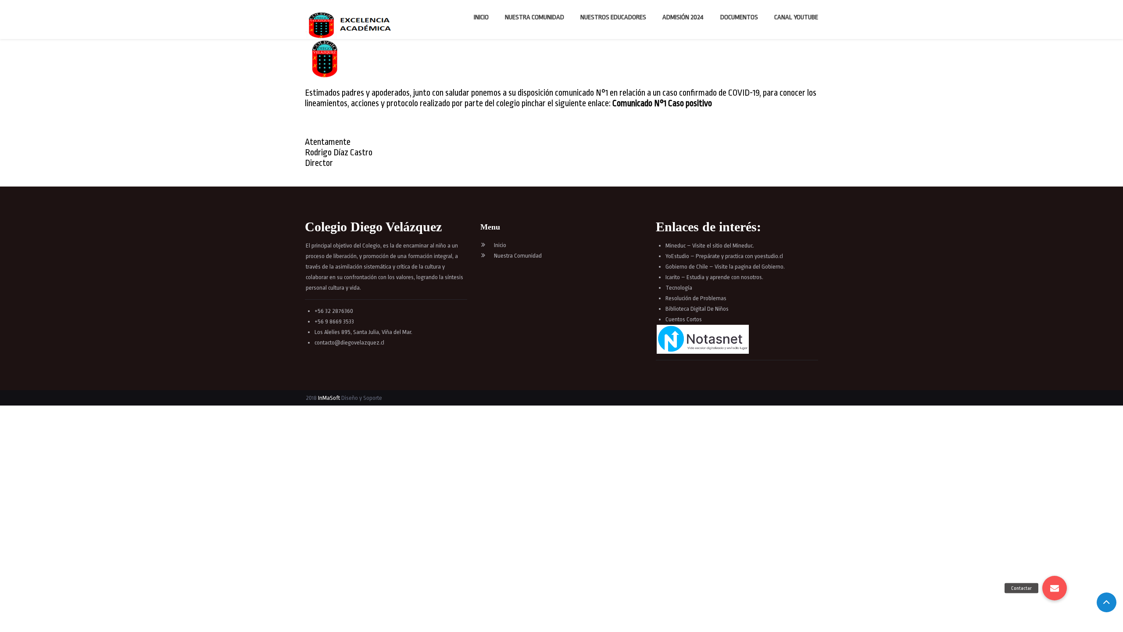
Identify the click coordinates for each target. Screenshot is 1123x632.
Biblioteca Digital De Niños (697, 308)
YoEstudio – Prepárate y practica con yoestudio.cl (724, 256)
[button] (1054, 588)
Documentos (739, 17)
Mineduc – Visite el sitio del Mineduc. (709, 245)
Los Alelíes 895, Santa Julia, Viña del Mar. (363, 332)
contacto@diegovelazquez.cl (349, 342)
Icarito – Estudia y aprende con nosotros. (714, 277)
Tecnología (678, 287)
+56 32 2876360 (334, 311)
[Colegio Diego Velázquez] (352, 25)
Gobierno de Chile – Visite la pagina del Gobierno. (725, 266)
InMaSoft (329, 398)
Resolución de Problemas (696, 298)
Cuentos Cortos (683, 319)
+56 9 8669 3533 (334, 321)
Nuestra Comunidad (534, 17)
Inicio (481, 17)
